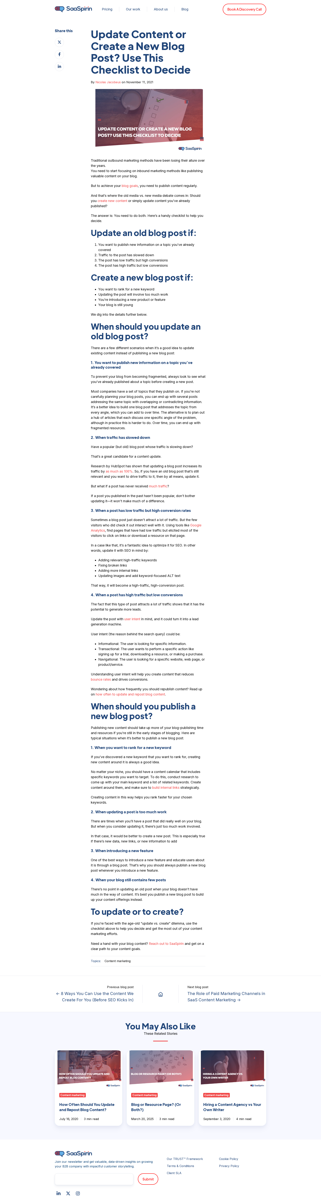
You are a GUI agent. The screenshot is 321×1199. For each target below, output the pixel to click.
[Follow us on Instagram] (78, 1193)
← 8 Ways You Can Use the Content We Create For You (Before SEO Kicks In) (95, 996)
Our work (133, 9)
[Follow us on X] (68, 1193)
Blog (184, 9)
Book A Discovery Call (244, 9)
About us (161, 9)
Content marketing (118, 961)
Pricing (107, 9)
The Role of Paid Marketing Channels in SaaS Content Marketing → (226, 996)
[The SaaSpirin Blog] (160, 994)
